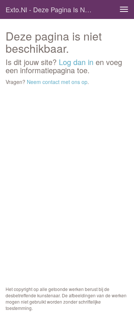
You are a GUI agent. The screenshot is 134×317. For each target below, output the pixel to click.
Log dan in (76, 61)
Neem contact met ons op (57, 81)
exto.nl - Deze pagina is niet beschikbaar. (51, 9)
